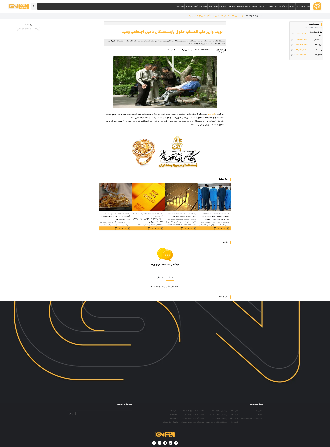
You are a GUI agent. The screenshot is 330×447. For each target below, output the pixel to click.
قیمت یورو (174, 414)
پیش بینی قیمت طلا (219, 410)
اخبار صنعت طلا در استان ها (251, 418)
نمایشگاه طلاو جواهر (281, 6)
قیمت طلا (234, 414)
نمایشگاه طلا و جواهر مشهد (193, 418)
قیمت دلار (234, 422)
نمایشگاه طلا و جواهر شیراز (193, 410)
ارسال (71, 413)
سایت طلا (234, 410)
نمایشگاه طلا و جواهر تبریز (194, 414)
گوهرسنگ (174, 410)
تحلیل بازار (292, 6)
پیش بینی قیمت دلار (219, 418)
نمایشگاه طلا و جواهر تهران (216, 422)
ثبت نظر (160, 277)
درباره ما (258, 410)
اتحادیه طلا (174, 418)
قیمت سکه (234, 418)
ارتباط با (259, 414)
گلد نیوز (211, 114)
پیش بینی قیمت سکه (218, 414)
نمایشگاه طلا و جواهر (170, 422)
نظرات (170, 277)
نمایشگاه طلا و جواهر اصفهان (192, 422)
